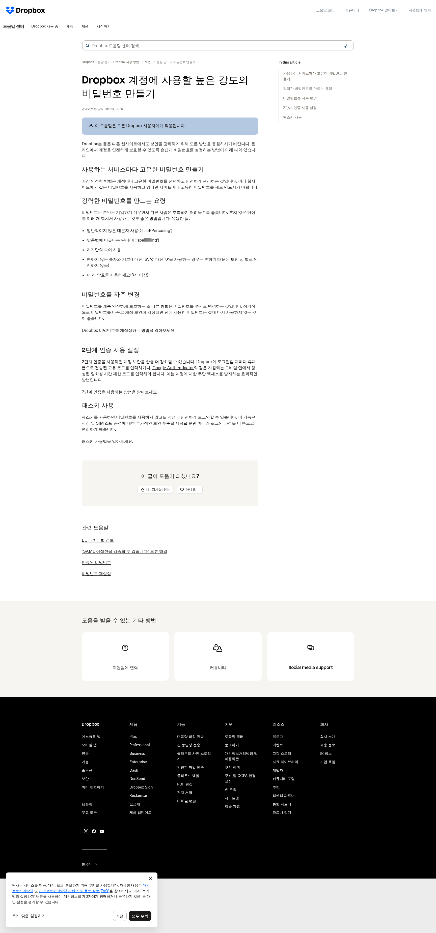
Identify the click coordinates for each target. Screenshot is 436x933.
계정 (69, 26)
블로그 (277, 736)
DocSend (137, 778)
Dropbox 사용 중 (44, 26)
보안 (85, 778)
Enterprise (138, 762)
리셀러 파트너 (283, 795)
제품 (85, 26)
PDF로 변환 (186, 801)
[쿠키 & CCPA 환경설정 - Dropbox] (81, 899)
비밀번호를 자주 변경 (300, 98)
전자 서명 (184, 792)
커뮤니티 (352, 10)
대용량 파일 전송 (190, 736)
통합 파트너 (281, 804)
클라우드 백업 (188, 775)
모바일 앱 (89, 745)
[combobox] (218, 46)
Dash (133, 770)
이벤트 (277, 745)
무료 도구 (89, 812)
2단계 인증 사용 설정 (300, 107)
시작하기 (104, 26)
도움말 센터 (325, 10)
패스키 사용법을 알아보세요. (107, 441)
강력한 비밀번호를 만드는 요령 (307, 88)
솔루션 (87, 770)
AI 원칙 (230, 789)
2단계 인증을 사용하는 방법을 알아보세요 (119, 391)
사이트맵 (232, 798)
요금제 (134, 804)
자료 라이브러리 (285, 762)
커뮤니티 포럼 (283, 778)
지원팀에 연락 (420, 10)
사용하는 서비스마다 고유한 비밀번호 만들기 (315, 76)
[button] (88, 46)
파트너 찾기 (281, 812)
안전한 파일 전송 (190, 767)
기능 (85, 762)
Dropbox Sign (141, 787)
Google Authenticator (173, 367)
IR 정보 (326, 753)
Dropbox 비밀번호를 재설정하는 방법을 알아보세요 (128, 330)
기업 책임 (327, 762)
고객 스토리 (281, 753)
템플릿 (87, 804)
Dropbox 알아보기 (384, 10)
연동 (85, 753)
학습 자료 (232, 806)
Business (137, 753)
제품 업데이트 (140, 812)
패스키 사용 (292, 117)
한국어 (87, 864)
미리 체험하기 (93, 787)
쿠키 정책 (232, 767)
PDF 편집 (185, 784)
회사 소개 (327, 736)
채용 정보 (327, 745)
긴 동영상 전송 (188, 745)
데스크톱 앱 (91, 736)
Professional (139, 745)
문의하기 (232, 745)
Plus (133, 736)
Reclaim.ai (138, 795)
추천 (276, 787)
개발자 (277, 770)
